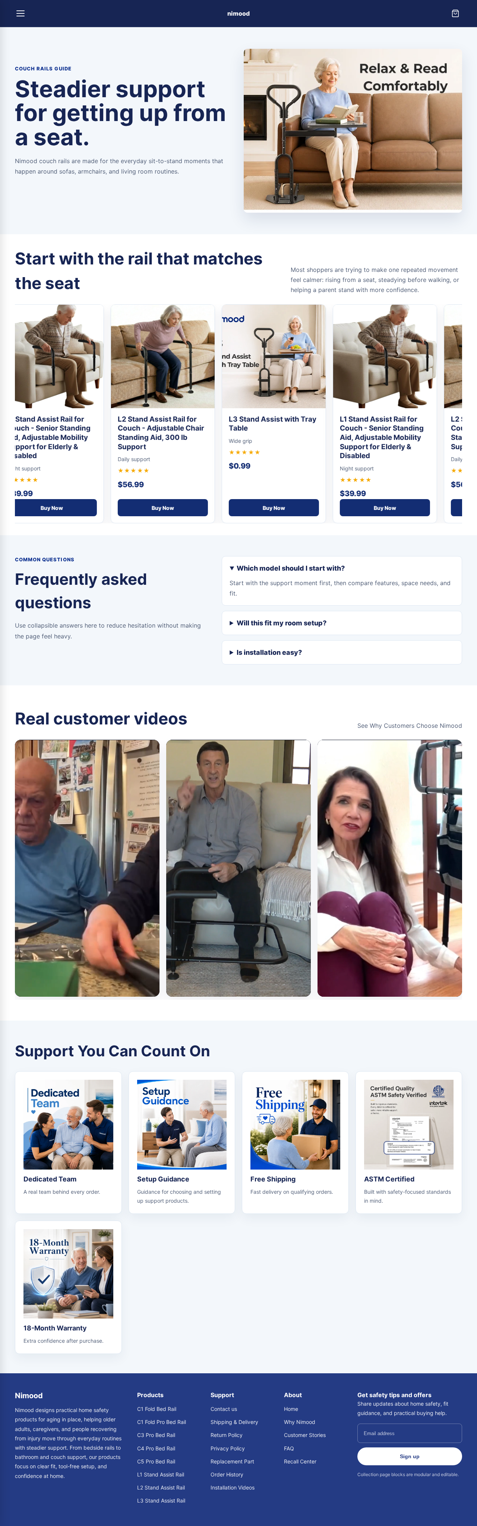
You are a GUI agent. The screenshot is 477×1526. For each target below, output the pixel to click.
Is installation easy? (269, 652)
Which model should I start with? (291, 568)
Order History (227, 1474)
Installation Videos (233, 1487)
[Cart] (455, 13)
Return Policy (227, 1435)
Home (291, 1409)
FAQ (289, 1448)
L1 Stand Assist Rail (160, 1474)
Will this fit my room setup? (281, 623)
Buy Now (47, 508)
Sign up (410, 1456)
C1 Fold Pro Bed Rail (161, 1422)
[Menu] (21, 13)
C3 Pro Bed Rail (156, 1435)
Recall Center (300, 1461)
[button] (87, 868)
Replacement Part (232, 1461)
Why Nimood (299, 1422)
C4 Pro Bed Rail (156, 1448)
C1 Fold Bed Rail (156, 1409)
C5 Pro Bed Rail (156, 1461)
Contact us (224, 1409)
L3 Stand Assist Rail (161, 1500)
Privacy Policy (228, 1448)
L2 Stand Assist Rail (161, 1487)
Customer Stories (305, 1435)
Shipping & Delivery (234, 1422)
